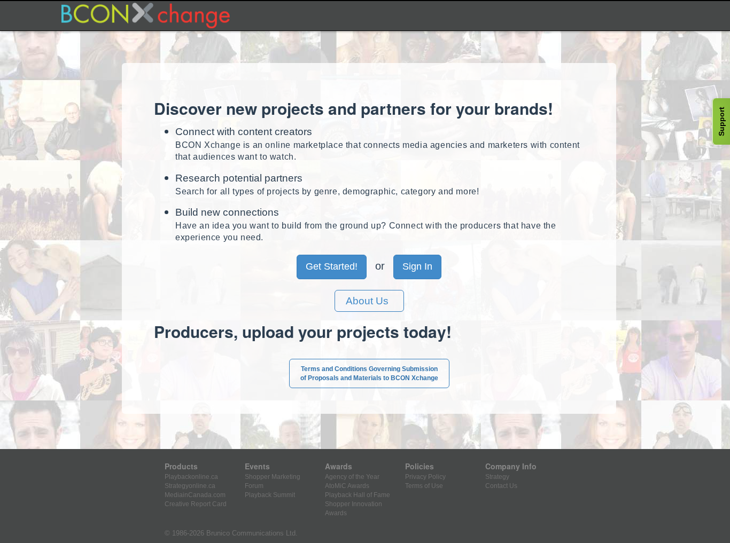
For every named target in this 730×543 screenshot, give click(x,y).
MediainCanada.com (195, 495)
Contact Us (501, 486)
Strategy (497, 477)
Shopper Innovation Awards (353, 508)
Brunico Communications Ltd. (252, 533)
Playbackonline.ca (191, 477)
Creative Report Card (196, 504)
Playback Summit (270, 495)
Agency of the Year (352, 477)
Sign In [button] (417, 266)
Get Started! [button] (332, 266)
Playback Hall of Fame (357, 495)
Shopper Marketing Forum (272, 481)
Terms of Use (424, 486)
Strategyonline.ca (190, 486)
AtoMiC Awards (347, 486)
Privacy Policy (425, 477)
